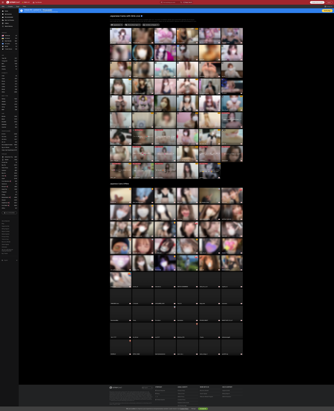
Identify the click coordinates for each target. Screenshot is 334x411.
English (146, 387)
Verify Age (327, 10)
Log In (329, 2)
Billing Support (5, 228)
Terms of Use (5, 239)
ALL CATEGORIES (10, 212)
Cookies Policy (181, 399)
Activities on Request (151, 25)
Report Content (5, 231)
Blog (3, 223)
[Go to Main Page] (13, 2)
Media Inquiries (5, 234)
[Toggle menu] (3, 2)
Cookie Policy (184, 408)
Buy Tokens (5, 253)
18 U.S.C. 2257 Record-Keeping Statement (7, 250)
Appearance (117, 25)
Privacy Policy (5, 236)
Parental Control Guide (183, 402)
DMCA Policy (181, 396)
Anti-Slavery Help (182, 405)
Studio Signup (5, 244)
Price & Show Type (133, 25)
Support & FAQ (5, 226)
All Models (4, 247)
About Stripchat (6, 221)
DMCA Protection (226, 396)
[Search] (181, 2)
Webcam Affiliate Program (206, 396)
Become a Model (6, 241)
